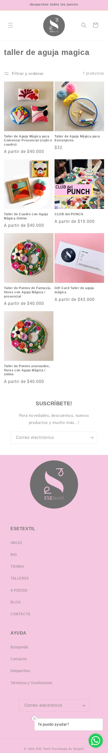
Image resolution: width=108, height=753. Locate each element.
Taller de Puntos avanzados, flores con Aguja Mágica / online (27, 370)
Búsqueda (19, 647)
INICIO (16, 543)
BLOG (15, 602)
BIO (13, 554)
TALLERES (19, 578)
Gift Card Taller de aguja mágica (74, 290)
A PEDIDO (19, 590)
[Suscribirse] (91, 438)
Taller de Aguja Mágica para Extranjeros (77, 138)
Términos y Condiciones (31, 683)
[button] (10, 25)
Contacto (18, 659)
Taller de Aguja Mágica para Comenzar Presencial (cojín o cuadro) (28, 140)
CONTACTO (20, 614)
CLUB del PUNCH (69, 214)
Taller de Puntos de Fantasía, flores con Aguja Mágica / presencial (27, 292)
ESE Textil (43, 749)
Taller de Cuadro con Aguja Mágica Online (26, 216)
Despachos (20, 671)
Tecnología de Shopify (68, 749)
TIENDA (17, 566)
